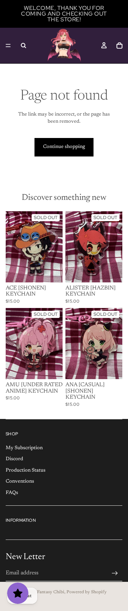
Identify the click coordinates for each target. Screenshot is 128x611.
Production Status (26, 470)
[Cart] (119, 45)
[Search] (23, 45)
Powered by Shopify (86, 592)
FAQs (12, 492)
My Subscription (24, 447)
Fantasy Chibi (50, 592)
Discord (14, 459)
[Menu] (8, 45)
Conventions (20, 481)
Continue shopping (64, 146)
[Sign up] (114, 573)
